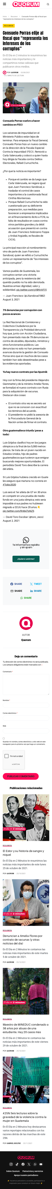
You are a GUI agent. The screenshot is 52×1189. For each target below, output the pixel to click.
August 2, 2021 (11, 520)
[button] (4, 4)
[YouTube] (41, 1164)
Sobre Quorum (13, 1171)
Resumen (14, 17)
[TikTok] (17, 1164)
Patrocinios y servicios (32, 1171)
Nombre (6, 700)
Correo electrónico (10, 713)
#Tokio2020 (9, 484)
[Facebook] (23, 1164)
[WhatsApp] (35, 1164)
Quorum (26, 640)
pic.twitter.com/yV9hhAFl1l (31, 289)
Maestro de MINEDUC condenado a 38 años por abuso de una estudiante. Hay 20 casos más (26, 1028)
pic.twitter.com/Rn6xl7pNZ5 (18, 511)
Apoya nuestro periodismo (26, 1175)
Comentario (8, 672)
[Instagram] (11, 1164)
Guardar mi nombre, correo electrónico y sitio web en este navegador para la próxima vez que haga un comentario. (24, 743)
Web (4, 726)
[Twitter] (29, 1164)
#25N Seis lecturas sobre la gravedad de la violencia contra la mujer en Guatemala (25, 1117)
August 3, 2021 (11, 299)
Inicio (5, 17)
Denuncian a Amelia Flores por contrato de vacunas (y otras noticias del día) (23, 939)
